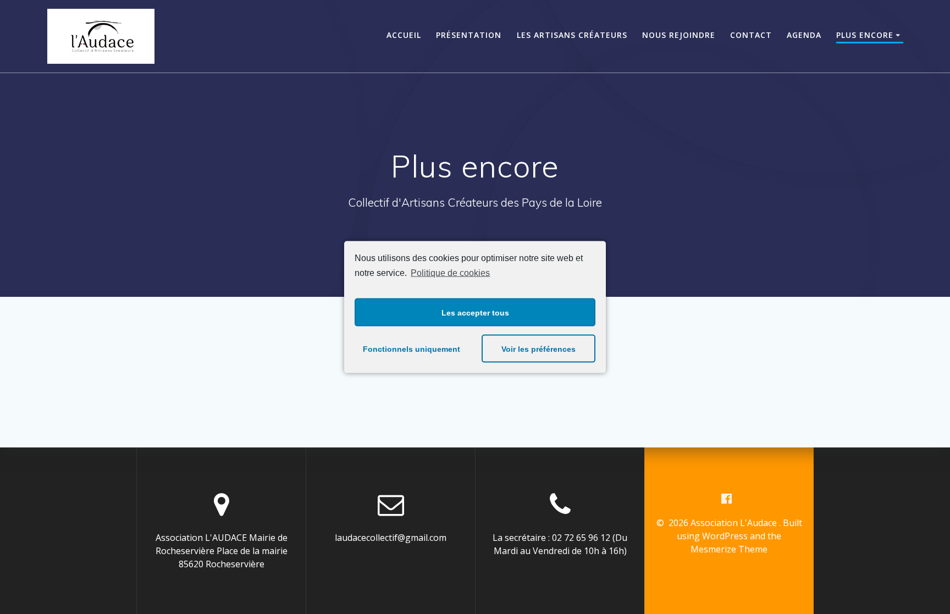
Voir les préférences (538, 348)
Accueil (403, 35)
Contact (751, 35)
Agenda (804, 35)
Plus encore (864, 35)
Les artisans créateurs (572, 35)
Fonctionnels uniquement (411, 348)
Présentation (468, 35)
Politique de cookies (450, 272)
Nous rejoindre (678, 35)
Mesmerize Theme (729, 549)
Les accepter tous (475, 312)
